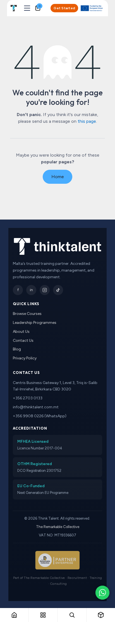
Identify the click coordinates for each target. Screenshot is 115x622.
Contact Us (23, 340)
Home (57, 176)
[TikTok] (58, 290)
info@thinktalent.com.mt (36, 407)
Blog (17, 349)
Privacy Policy (25, 358)
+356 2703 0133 (27, 398)
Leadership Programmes (34, 322)
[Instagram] (45, 290)
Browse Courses (27, 313)
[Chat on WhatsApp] (102, 593)
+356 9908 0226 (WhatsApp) (39, 416)
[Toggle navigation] (27, 8)
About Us (21, 331)
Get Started (64, 8)
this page (87, 121)
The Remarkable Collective (57, 527)
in (31, 290)
